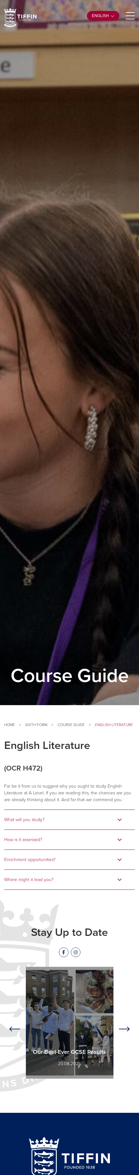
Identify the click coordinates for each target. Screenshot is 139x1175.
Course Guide (71, 725)
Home (9, 725)
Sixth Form (36, 725)
